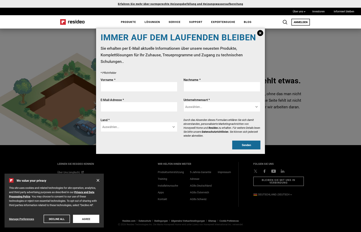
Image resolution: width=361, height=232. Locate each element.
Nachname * (192, 80)
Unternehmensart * (197, 100)
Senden (246, 145)
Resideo (213, 128)
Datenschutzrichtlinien (215, 131)
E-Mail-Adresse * (112, 100)
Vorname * (108, 80)
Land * (105, 120)
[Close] (260, 33)
